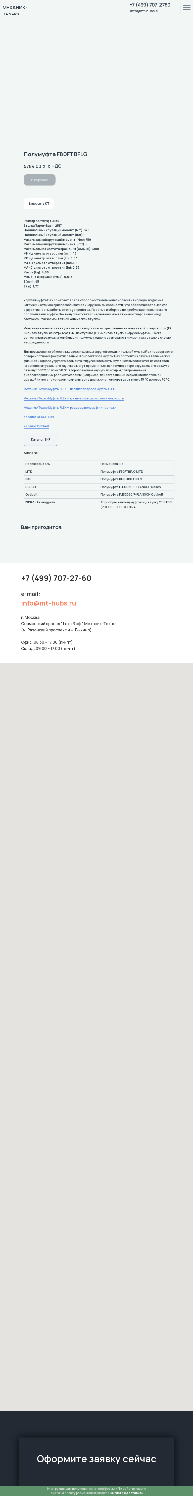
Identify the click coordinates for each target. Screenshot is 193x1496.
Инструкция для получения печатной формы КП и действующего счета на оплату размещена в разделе (96, 1490)
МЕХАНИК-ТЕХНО (15, 11)
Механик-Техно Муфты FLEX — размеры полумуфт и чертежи (70, 407)
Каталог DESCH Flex (39, 417)
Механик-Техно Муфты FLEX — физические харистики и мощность (74, 398)
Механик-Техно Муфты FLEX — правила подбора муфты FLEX (69, 389)
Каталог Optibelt (36, 426)
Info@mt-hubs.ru (145, 11)
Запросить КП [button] (38, 203)
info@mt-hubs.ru (48, 603)
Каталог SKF (40, 439)
